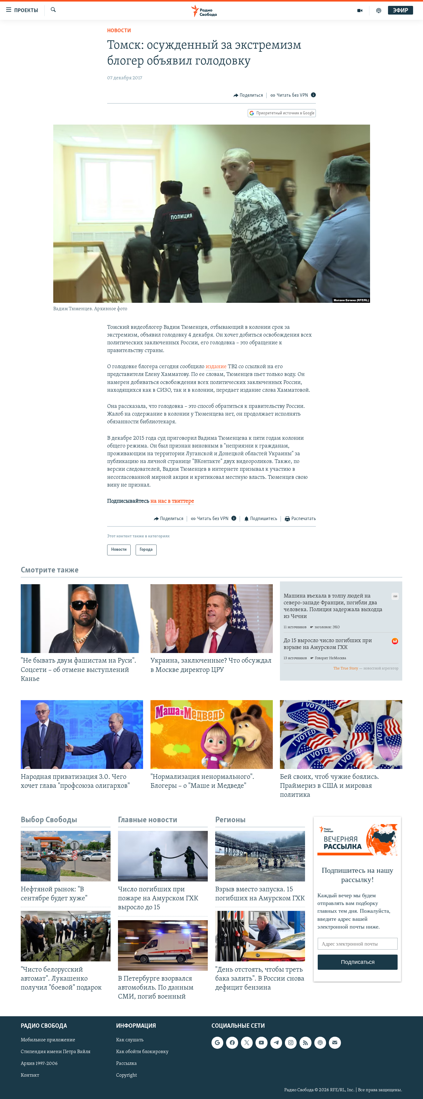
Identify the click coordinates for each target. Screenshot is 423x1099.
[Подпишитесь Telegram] (276, 1042)
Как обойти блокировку (142, 1052)
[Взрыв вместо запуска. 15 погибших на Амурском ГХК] (260, 856)
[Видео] (360, 10)
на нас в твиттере (172, 501)
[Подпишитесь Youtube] (261, 1042)
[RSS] (305, 1042)
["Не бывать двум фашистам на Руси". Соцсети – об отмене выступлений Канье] (82, 618)
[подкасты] (378, 10)
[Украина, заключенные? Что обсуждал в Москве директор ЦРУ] (211, 618)
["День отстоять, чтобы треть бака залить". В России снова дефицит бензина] (260, 936)
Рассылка (126, 1063)
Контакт (30, 1075)
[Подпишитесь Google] (217, 1042)
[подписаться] (335, 1042)
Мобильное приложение (48, 1040)
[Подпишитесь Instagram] (291, 1042)
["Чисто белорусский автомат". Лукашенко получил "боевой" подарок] (66, 936)
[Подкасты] (320, 1042)
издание (216, 367)
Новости (119, 31)
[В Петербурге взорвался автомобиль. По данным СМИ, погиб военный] (163, 945)
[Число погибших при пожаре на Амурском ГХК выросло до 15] (163, 856)
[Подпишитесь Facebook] (232, 1042)
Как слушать (129, 1040)
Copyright (126, 1075)
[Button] (248, 95)
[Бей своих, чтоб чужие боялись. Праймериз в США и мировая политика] (341, 734)
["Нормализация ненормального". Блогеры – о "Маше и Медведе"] (211, 734)
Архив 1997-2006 (39, 1063)
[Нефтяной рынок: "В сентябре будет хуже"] (66, 856)
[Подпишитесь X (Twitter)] (247, 1042)
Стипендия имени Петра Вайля (55, 1052)
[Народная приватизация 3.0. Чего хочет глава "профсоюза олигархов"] (82, 734)
